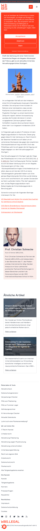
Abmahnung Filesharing (10, 438)
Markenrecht (6, 466)
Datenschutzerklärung (9, 507)
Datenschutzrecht (8, 462)
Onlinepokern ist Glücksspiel (11, 212)
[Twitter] (14, 516)
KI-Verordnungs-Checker (10, 413)
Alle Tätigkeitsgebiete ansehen (12, 470)
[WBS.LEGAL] (4, 7)
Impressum (5, 503)
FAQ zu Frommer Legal (9, 405)
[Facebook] (10, 516)
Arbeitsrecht (6, 458)
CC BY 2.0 (20, 96)
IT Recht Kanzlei (7, 430)
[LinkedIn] (18, 516)
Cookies (4, 511)
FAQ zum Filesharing (8, 401)
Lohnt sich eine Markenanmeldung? (14, 421)
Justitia (17, 94)
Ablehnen (20, 41)
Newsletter (5, 495)
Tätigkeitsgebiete (7, 483)
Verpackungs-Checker (9, 397)
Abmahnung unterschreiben (11, 446)
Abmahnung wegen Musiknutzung (13, 442)
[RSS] (27, 516)
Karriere (4, 487)
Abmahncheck (6, 389)
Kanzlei (4, 479)
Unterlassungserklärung (10, 450)
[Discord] (22, 516)
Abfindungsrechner (8, 409)
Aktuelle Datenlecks (8, 417)
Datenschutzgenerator (9, 393)
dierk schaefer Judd (27, 94)
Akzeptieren (20, 36)
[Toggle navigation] (37, 7)
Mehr (20, 46)
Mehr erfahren (10, 332)
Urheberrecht (6, 434)
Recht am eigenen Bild (9, 454)
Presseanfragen (7, 491)
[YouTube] (2, 516)
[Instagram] (6, 516)
